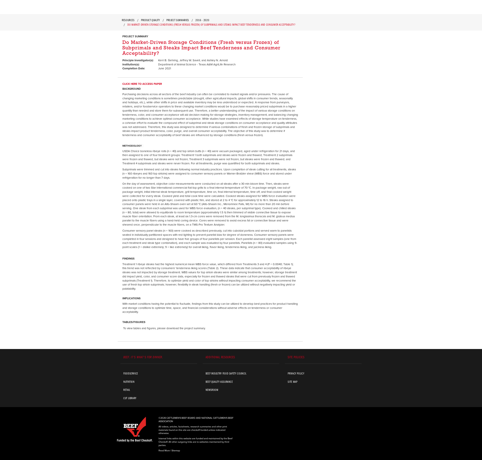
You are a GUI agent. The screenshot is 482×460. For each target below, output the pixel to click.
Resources (128, 20)
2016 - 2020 (202, 20)
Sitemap (176, 450)
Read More (164, 450)
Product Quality (150, 20)
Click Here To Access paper (142, 84)
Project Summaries (177, 20)
